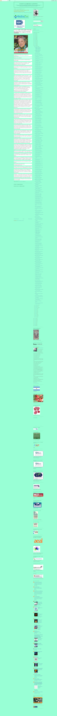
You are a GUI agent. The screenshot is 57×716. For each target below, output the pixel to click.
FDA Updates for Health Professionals (37, 241)
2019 (35, 41)
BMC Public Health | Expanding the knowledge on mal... (39, 254)
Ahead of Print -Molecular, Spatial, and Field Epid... (39, 60)
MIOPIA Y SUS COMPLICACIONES (40, 644)
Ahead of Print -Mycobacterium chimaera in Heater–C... (38, 70)
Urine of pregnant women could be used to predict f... (39, 268)
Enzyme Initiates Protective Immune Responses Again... (38, 115)
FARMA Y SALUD (36, 678)
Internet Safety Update (37, 53)
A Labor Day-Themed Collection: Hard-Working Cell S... (39, 163)
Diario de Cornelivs (36, 618)
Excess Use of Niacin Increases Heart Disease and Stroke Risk (40, 639)
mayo (35, 312)
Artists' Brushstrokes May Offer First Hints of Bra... (38, 94)
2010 (35, 324)
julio (35, 309)
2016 (35, 45)
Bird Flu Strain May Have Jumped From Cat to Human (39, 290)
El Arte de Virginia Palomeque (38, 651)
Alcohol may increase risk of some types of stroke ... (39, 272)
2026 (35, 33)
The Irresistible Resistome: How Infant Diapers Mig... (38, 161)
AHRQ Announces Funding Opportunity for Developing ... (39, 148)
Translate (39, 26)
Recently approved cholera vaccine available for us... (38, 125)
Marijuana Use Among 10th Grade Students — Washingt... (39, 146)
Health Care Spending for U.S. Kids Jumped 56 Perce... (38, 206)
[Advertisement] (20, 212)
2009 (35, 325)
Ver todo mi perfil (36, 383)
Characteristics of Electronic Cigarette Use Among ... (38, 144)
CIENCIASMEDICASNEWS (28, 4)
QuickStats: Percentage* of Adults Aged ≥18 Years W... (39, 134)
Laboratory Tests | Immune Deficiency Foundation (38, 120)
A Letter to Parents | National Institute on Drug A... (38, 188)
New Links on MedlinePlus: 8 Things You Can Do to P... (38, 100)
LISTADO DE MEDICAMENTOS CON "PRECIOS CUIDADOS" (38, 680)
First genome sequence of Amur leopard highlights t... (38, 266)
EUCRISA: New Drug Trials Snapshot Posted (38, 230)
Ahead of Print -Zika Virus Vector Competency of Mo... (39, 62)
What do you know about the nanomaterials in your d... (38, 172)
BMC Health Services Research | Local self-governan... (39, 252)
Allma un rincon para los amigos (38, 691)
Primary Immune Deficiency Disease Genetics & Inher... (38, 122)
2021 (35, 39)
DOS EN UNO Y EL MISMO (37, 632)
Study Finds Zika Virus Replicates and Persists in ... (39, 128)
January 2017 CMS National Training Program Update (38, 243)
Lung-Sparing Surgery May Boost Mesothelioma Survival (39, 281)
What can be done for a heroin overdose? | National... (38, 190)
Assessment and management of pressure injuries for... (38, 152)
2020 (35, 40)
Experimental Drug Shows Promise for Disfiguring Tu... (39, 88)
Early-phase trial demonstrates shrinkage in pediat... (38, 176)
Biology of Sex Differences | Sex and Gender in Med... (39, 260)
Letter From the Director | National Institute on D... (39, 192)
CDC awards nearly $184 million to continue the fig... (39, 106)
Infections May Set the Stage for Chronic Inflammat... (38, 109)
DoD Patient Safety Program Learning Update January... (38, 239)
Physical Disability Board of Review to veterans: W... (38, 178)
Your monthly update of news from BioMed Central (39, 278)
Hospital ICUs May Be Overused (39, 80)
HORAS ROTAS (36, 612)
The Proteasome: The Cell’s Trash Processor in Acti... (39, 167)
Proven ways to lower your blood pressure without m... (39, 303)
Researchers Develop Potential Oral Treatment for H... (38, 92)
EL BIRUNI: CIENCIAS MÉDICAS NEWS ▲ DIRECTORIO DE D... (38, 48)
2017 (35, 44)
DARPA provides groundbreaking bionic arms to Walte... (39, 180)
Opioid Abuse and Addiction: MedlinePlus (38, 186)
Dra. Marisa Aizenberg (37, 625)
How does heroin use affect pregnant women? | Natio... (38, 194)
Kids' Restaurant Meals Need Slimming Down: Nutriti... (38, 202)
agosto (36, 308)
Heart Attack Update (37, 216)
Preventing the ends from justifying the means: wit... (38, 276)
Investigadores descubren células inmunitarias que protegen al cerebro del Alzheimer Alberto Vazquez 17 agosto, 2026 (38, 584)
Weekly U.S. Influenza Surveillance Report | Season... (39, 74)
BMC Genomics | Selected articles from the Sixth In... (39, 256)
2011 (35, 323)
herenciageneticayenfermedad (38, 582)
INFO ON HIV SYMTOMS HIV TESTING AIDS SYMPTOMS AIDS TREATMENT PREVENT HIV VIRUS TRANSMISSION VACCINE (38, 683)
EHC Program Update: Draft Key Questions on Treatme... (39, 174)
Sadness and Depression (38, 116)
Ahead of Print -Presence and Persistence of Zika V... (38, 64)
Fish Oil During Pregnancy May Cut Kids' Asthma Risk (38, 84)
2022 (35, 38)
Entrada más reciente (16, 218)
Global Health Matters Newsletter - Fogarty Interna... (39, 247)
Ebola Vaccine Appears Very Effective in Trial (38, 288)
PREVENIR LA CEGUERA (37, 643)
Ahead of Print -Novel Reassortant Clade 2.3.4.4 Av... (39, 58)
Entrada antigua (30, 218)
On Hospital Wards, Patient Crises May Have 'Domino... (39, 198)
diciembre (36, 46)
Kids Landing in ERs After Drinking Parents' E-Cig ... (38, 196)
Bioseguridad (36, 601)
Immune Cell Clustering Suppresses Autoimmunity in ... (39, 111)
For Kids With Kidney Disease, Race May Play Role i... (38, 96)
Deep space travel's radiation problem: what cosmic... (38, 274)
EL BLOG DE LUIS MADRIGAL (36, 632)
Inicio (23, 218)
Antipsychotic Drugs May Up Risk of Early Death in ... (39, 213)
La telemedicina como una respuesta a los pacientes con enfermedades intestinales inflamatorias (40, 628)
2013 (35, 320)
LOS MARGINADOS (37, 596)
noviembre (36, 305)
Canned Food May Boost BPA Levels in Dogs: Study (38, 284)
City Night (39, 652)
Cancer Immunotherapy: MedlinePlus (38, 222)
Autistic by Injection (36, 662)
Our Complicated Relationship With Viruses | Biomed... (38, 169)
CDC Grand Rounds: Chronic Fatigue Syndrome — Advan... (39, 140)
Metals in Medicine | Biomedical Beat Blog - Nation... (39, 165)
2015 (35, 318)
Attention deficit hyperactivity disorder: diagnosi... (38, 154)
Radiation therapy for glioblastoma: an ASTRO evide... (38, 157)
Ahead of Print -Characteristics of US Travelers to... (39, 56)
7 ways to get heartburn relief (38, 54)
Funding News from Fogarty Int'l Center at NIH (39, 245)
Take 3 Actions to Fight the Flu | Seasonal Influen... (39, 77)
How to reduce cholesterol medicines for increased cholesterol (40, 686)
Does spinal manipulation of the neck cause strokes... (39, 264)
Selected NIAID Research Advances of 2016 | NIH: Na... (39, 102)
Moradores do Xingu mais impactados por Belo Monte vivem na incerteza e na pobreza (38, 676)
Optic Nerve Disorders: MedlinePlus (37, 184)
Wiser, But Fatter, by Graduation (39, 295)
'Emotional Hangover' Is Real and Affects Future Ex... (39, 299)
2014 (35, 319)
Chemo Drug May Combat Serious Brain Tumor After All (39, 224)
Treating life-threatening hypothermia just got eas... (38, 235)
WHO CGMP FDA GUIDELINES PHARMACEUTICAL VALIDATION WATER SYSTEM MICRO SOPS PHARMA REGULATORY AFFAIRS (38, 636)
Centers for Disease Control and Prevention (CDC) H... (38, 130)
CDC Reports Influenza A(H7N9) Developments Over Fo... (39, 79)
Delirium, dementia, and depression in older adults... (38, 150)
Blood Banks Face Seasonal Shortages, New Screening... (38, 286)
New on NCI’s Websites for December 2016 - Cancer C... (38, 132)
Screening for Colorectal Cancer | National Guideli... (39, 159)
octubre (36, 306)
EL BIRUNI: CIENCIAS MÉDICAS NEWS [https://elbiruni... (38, 51)
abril (35, 313)
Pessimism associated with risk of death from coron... (39, 270)
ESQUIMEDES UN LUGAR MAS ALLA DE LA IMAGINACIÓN (38, 668)
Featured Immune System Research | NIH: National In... (38, 118)
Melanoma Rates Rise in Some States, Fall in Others (38, 82)
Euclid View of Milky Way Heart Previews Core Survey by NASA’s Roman (38, 588)
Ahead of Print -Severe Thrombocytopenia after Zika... (39, 66)
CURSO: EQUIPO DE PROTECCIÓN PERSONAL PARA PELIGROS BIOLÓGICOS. (40, 603)
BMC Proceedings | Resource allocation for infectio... (38, 262)
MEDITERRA (36, 690)
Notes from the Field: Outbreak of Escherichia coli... (39, 136)
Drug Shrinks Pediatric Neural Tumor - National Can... (38, 226)
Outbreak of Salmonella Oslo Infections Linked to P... (38, 142)
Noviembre (35, 649)
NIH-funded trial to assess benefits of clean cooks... (39, 250)
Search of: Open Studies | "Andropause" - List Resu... (38, 182)
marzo (36, 314)
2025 (35, 34)
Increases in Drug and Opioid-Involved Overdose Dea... (38, 138)
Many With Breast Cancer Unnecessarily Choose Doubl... (39, 218)
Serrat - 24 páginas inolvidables (40, 658)
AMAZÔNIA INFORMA (37, 674)
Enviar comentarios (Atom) (20, 220)
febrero (36, 315)
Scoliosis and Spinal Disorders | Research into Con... (38, 258)
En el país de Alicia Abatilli (37, 648)
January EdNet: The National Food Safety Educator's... (38, 72)
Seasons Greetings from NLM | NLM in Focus (38, 228)
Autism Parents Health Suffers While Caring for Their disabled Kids (40, 664)
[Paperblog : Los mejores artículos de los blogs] (35, 429)
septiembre (36, 307)
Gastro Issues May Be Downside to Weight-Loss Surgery (39, 90)
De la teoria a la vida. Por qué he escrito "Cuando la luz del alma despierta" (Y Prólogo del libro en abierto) (40, 621)
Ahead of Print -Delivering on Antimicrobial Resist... (38, 68)
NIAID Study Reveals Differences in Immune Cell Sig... (39, 113)
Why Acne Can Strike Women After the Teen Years (38, 211)
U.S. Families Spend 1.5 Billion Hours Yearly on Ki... (38, 200)
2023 (35, 37)
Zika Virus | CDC (37, 107)
